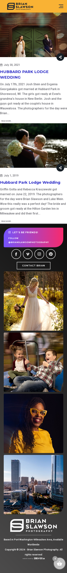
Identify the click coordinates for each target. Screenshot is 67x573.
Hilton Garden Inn (44, 208)
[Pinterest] (50, 254)
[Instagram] (39, 254)
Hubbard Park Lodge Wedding (30, 182)
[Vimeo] (27, 254)
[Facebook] (16, 254)
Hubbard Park (47, 89)
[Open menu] (61, 6)
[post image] (33, 35)
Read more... (6, 121)
